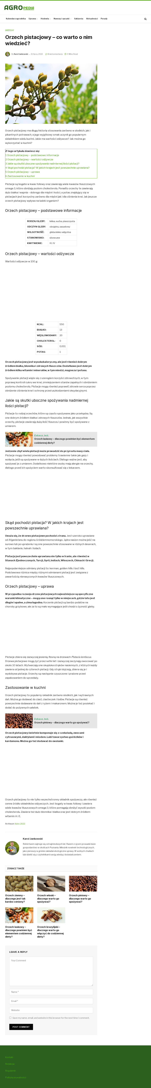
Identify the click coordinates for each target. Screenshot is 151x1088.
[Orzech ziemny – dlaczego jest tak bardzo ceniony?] (19, 884)
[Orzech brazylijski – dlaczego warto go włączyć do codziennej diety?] (51, 915)
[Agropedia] (19, 8)
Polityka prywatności (15, 1077)
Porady (104, 19)
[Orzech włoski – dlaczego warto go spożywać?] (51, 884)
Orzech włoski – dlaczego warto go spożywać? (48, 898)
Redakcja (9, 1064)
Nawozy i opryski (61, 19)
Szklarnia (78, 19)
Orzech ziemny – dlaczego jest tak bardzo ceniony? (15, 898)
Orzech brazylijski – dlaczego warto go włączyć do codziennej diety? (50, 931)
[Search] (145, 18)
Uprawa (32, 19)
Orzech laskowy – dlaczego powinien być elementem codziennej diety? (18, 931)
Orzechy (9, 30)
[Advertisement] (51, 296)
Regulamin (10, 1070)
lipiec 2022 (20, 823)
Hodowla (45, 19)
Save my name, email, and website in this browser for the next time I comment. (51, 1018)
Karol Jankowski (21, 54)
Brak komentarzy (55, 54)
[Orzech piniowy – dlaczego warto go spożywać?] (83, 884)
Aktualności (92, 19)
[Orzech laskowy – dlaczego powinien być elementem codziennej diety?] (19, 915)
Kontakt (9, 1057)
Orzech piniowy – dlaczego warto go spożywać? (80, 898)
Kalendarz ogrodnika (16, 19)
